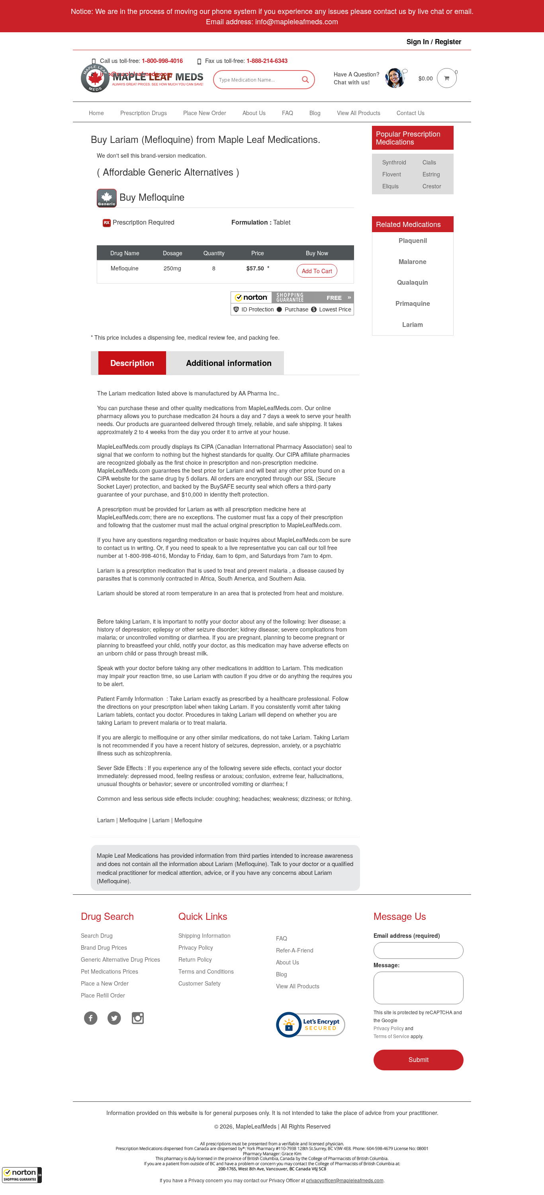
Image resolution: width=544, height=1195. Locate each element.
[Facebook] (90, 1018)
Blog (281, 974)
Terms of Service (391, 1036)
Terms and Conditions (206, 971)
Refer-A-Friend (294, 950)
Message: (387, 965)
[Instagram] (137, 1017)
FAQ (281, 938)
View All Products (297, 986)
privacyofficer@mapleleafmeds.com (345, 1180)
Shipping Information (204, 935)
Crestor (432, 186)
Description (132, 362)
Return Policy (195, 959)
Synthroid (394, 162)
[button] (22, 1175)
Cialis (429, 162)
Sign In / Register (434, 41)
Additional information (229, 362)
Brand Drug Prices (104, 947)
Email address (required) (407, 935)
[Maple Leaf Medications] (395, 77)
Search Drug (97, 935)
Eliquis (390, 186)
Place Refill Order (103, 995)
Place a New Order (105, 983)
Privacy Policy (195, 947)
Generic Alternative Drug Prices (120, 959)
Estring (431, 174)
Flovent (391, 174)
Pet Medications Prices (109, 971)
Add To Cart (317, 271)
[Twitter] (114, 1017)
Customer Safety (199, 983)
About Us (287, 962)
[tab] (128, 363)
